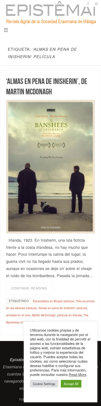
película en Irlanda (69, 315)
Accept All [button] (71, 383)
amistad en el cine (18, 315)
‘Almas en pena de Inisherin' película (62, 308)
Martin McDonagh (44, 315)
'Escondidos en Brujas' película (53, 301)
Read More (77, 374)
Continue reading (29, 288)
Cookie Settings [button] (44, 383)
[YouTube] (96, 3)
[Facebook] (88, 3)
